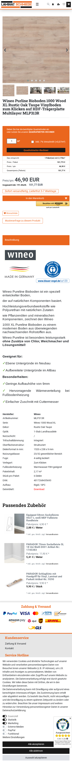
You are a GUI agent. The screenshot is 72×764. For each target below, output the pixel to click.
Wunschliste (11, 213)
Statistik (12, 719)
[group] (14, 524)
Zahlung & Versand (15, 643)
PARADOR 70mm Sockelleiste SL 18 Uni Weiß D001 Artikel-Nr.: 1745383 (45, 547)
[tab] (36, 240)
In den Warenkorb (35, 198)
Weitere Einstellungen (14, 737)
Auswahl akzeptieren (36, 757)
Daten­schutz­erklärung (14, 710)
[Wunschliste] (64, 4)
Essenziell (13, 716)
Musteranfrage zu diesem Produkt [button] (22, 220)
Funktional (13, 733)
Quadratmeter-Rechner (36, 150)
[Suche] (48, 4)
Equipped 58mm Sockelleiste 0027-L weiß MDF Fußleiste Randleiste (42, 518)
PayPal (11, 730)
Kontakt (9, 648)
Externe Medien (16, 726)
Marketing (13, 723)
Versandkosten (52, 534)
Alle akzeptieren (36, 744)
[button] (52, 205)
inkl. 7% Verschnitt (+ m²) (50, 142)
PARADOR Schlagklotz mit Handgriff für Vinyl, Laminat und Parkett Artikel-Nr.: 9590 (44, 576)
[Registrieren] (59, 4)
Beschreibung (12, 240)
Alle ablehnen (36, 750)
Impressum (44, 703)
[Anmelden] (53, 4)
